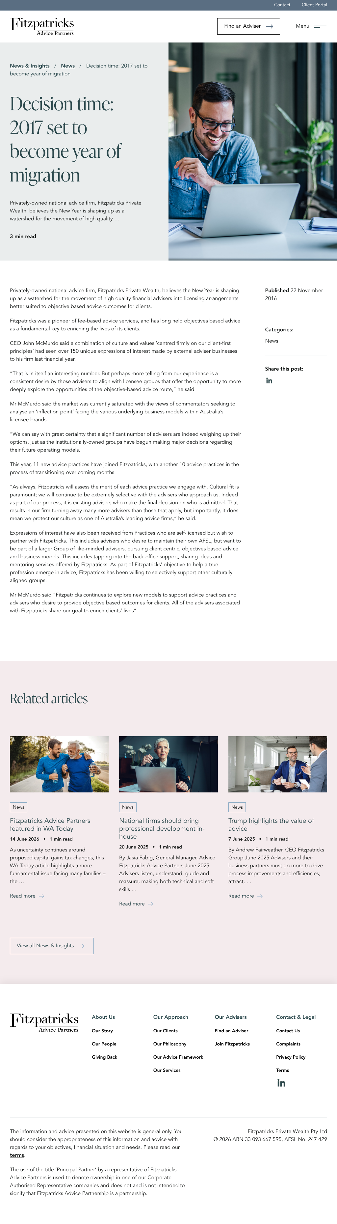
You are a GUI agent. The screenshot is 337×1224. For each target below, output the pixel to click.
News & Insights (30, 66)
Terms (282, 1071)
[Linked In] (301, 1082)
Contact (282, 5)
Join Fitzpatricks (232, 1044)
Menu (302, 26)
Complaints (288, 1044)
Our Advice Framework (178, 1057)
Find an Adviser (242, 26)
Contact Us (288, 1031)
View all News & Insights (45, 946)
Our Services (167, 1071)
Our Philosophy (170, 1044)
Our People (104, 1044)
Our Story (102, 1031)
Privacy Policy (290, 1057)
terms (17, 1155)
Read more (23, 896)
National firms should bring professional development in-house (162, 829)
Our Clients (165, 1031)
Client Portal (314, 5)
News (68, 66)
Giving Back (104, 1057)
